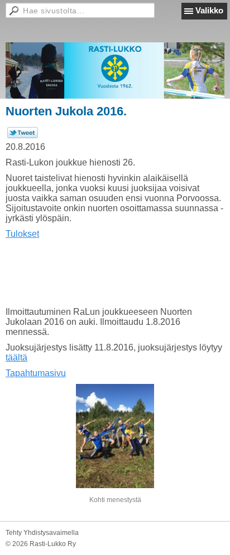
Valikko (209, 10)
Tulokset (22, 233)
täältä (16, 357)
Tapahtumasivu (36, 373)
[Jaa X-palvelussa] (22, 136)
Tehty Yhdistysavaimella (42, 533)
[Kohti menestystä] (115, 436)
